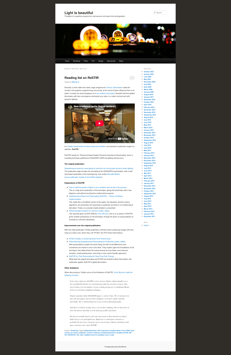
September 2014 (150, 140)
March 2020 (148, 89)
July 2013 (147, 168)
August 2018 (148, 94)
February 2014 (149, 153)
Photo (86, 61)
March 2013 (148, 178)
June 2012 (147, 201)
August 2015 (148, 117)
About (121, 61)
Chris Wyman (102, 213)
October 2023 (149, 71)
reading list (82, 333)
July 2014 (147, 145)
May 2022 (147, 79)
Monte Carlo (120, 330)
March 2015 (148, 127)
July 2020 (147, 84)
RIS (130, 333)
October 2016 (149, 102)
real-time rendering (93, 333)
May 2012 (147, 203)
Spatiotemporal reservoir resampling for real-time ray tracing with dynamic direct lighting (98, 168)
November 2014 (149, 135)
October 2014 (149, 137)
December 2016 (149, 99)
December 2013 (149, 158)
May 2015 (147, 125)
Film (93, 61)
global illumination (90, 330)
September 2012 (150, 193)
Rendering (76, 61)
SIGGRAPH (72, 335)
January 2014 (149, 155)
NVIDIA (127, 330)
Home (67, 61)
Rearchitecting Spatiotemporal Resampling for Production (91, 241)
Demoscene (111, 61)
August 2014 (148, 142)
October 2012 (149, 191)
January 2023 (149, 74)
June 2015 (147, 122)
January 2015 (149, 130)
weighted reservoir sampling (94, 335)
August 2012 (148, 196)
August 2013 (148, 165)
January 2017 (149, 97)
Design (100, 61)
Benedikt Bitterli (113, 174)
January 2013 (149, 183)
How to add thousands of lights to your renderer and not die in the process (98, 187)
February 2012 (149, 211)
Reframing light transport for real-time (83, 210)
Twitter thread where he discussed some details (86, 146)
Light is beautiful (78, 12)
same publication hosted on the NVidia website (83, 177)
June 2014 (147, 148)
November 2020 (149, 82)
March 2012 (148, 209)
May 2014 (147, 150)
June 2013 (147, 171)
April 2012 (147, 206)
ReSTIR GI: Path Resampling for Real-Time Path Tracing (91, 256)
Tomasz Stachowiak (114, 87)
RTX (65, 335)
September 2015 (150, 115)
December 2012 (149, 186)
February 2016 (149, 107)
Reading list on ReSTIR (81, 77)
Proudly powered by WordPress (115, 347)
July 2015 (147, 120)
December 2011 (149, 216)
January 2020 (149, 92)
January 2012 (149, 214)
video (101, 210)
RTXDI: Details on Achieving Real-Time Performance (90, 238)
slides (106, 210)
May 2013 (147, 173)
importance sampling (108, 330)
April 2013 (147, 176)
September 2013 (150, 163)
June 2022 (147, 76)
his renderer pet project (106, 93)
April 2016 (147, 104)
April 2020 (147, 87)
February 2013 (149, 181)
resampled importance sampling (111, 333)
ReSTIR (125, 333)
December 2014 (149, 132)
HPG (99, 330)
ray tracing (73, 333)
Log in (146, 225)
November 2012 (149, 188)
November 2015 (149, 112)
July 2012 (147, 198)
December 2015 (149, 110)
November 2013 (149, 160)
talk (78, 335)
